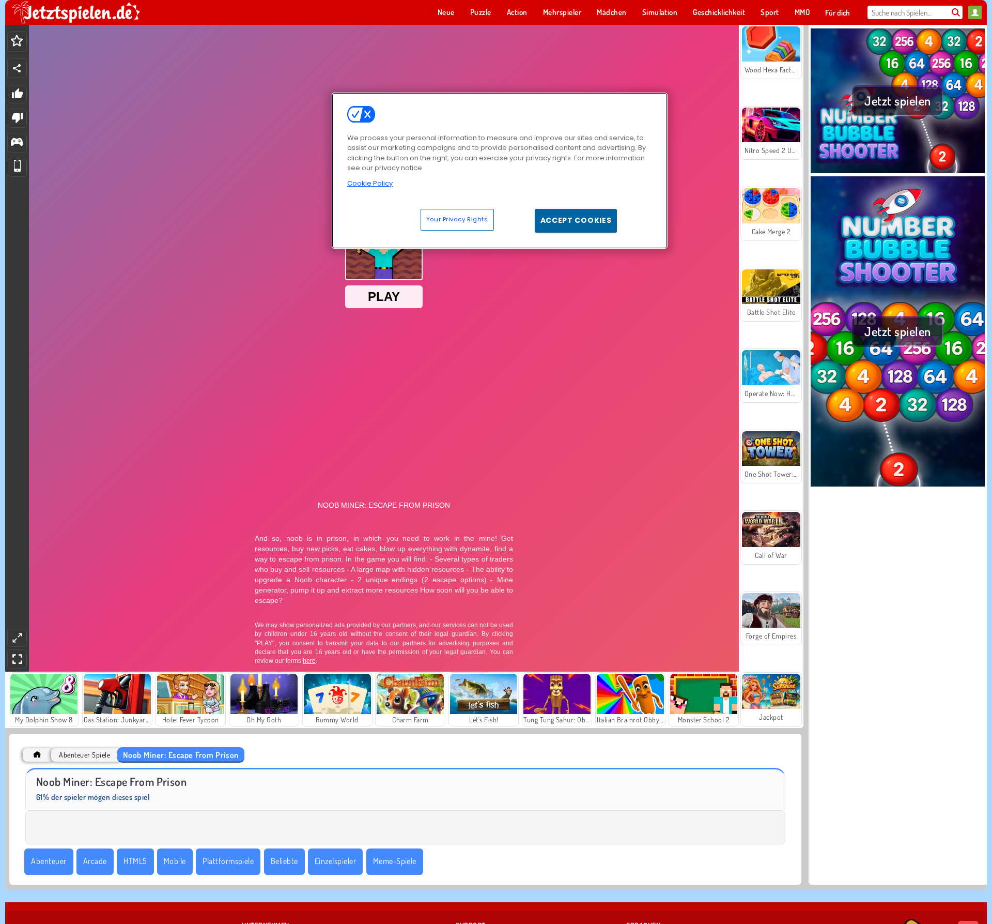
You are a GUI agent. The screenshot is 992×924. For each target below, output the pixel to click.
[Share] (17, 68)
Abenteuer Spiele (84, 754)
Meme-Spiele (394, 861)
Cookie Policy (370, 183)
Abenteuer (48, 861)
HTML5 (135, 861)
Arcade (95, 861)
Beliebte (284, 861)
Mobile (175, 861)
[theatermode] (17, 638)
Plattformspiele (228, 861)
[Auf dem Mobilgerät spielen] (17, 167)
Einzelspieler (335, 861)
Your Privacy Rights (457, 219)
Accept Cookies (576, 220)
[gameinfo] (16, 143)
